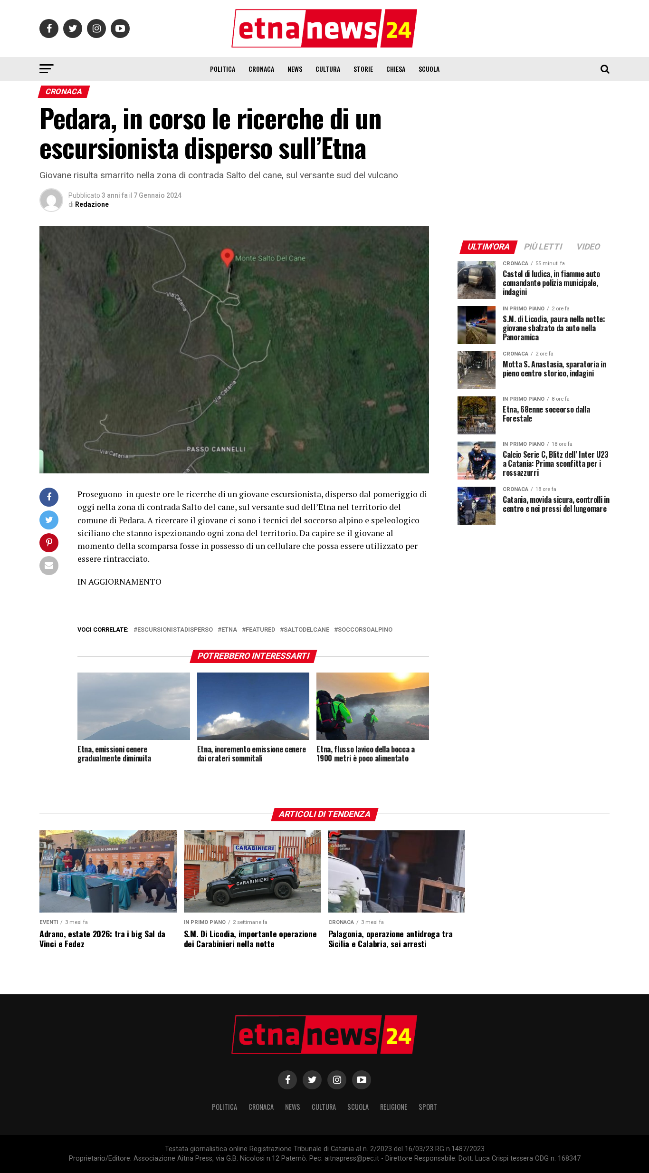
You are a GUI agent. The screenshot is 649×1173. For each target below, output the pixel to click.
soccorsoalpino (365, 630)
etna (229, 630)
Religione (393, 1107)
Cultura (327, 69)
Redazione (92, 204)
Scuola (429, 69)
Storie (363, 69)
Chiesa (395, 69)
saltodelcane (306, 630)
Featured (260, 630)
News (294, 69)
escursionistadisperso (175, 630)
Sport (428, 1107)
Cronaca (261, 69)
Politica (222, 69)
